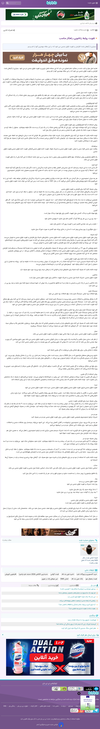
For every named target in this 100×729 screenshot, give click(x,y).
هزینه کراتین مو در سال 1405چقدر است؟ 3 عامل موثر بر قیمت (89, 560)
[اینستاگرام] (77, 712)
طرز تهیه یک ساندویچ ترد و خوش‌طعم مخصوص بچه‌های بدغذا (77, 593)
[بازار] (59, 689)
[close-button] (79, 693)
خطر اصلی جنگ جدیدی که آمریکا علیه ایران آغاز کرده (79, 628)
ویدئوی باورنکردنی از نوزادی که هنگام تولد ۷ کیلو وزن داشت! (77, 589)
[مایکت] (91, 689)
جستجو (70, 706)
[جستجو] (7, 3)
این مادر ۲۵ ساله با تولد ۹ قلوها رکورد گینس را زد (81, 597)
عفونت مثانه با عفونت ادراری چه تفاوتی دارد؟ (82, 608)
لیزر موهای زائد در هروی (50, 579)
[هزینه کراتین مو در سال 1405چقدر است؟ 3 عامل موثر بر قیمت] (89, 550)
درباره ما (63, 706)
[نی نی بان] (51, 3)
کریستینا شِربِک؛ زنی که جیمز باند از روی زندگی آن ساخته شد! (76, 624)
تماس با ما (56, 706)
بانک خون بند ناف (77, 579)
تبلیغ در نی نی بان (22, 706)
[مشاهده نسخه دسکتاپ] (3, 3)
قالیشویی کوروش (10, 574)
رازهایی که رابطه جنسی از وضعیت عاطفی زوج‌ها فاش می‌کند (77, 601)
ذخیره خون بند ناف (68, 574)
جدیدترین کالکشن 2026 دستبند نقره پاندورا (33, 574)
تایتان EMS (64, 579)
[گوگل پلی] (75, 689)
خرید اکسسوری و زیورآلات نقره (87, 574)
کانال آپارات (33, 706)
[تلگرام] (91, 712)
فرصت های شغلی (45, 706)
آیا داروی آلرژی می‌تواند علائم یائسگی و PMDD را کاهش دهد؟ (77, 605)
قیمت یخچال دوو (91, 579)
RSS (5, 706)
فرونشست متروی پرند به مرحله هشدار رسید (82, 620)
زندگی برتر (12, 706)
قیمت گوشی (55, 574)
